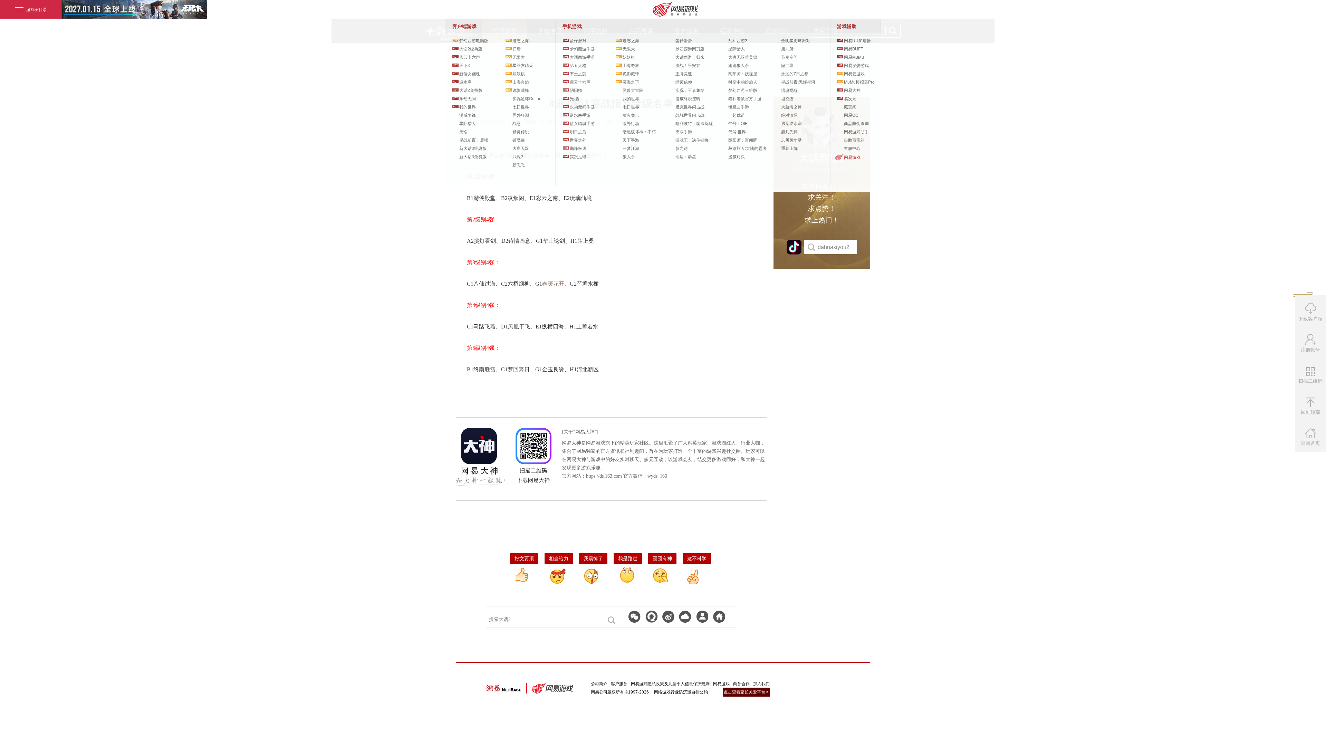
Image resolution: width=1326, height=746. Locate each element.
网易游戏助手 (856, 131)
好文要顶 (524, 558)
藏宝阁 (850, 106)
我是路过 (627, 558)
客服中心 (852, 148)
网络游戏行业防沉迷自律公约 (681, 692)
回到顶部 (1310, 412)
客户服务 (619, 683)
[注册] (702, 617)
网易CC (851, 115)
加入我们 (761, 683)
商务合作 (741, 683)
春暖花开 (553, 284)
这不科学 (697, 558)
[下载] (685, 617)
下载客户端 (1310, 319)
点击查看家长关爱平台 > (746, 692)
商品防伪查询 (856, 123)
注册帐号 (1310, 350)
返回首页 (1310, 443)
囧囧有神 (662, 558)
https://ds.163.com (604, 476)
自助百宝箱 (854, 140)
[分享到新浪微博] (668, 617)
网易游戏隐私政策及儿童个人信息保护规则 (670, 683)
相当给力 (558, 558)
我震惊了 (593, 558)
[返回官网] (719, 617)
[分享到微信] (634, 617)
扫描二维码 (1311, 383)
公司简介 (599, 683)
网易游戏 (852, 157)
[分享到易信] (651, 617)
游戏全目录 (36, 9)
